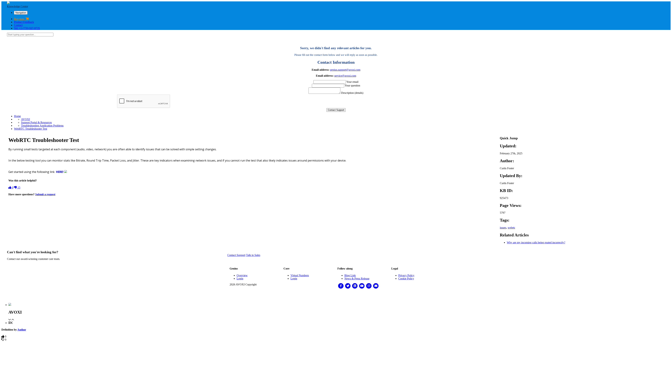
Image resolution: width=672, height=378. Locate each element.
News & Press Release (356, 278)
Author (21, 329)
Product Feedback (24, 21)
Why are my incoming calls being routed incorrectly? (536, 242)
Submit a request (45, 194)
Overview (242, 275)
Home (17, 116)
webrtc (511, 227)
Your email (352, 81)
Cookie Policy (406, 278)
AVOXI (25, 119)
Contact (18, 25)
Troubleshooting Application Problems (42, 125)
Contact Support (236, 255)
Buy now (20, 18)
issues (503, 227)
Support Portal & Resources (36, 122)
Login (240, 278)
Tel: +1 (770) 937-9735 (27, 28)
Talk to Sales (253, 255)
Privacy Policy (406, 275)
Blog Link (350, 275)
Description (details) (352, 92)
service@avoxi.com (345, 75)
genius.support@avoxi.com (345, 69)
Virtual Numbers (299, 275)
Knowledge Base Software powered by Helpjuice (336, 296)
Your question (352, 85)
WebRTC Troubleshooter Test (30, 128)
